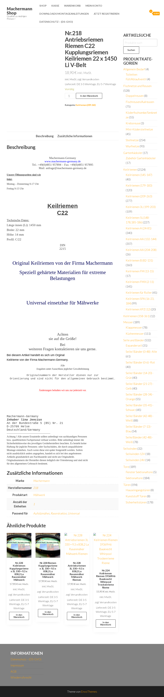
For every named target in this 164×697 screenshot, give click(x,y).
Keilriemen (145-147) (139, 175)
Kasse (55, 5)
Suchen (131, 50)
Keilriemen (130, 169)
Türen (127, 484)
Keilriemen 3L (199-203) (141, 207)
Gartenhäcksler (132, 153)
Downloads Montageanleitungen (64, 13)
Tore (126, 466)
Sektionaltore (134, 478)
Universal (73, 513)
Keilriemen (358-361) (136, 316)
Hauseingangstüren (138, 490)
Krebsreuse (133, 123)
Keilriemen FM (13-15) (140, 271)
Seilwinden (130, 448)
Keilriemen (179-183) (139, 185)
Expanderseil (134, 345)
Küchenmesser (135, 333)
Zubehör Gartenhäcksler (141, 158)
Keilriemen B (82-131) (139, 260)
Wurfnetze (132, 146)
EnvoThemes (89, 691)
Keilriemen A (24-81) (138, 228)
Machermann (41, 480)
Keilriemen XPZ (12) (138, 309)
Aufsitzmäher (41, 513)
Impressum (17, 665)
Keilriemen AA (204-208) (141, 250)
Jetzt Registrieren (106, 13)
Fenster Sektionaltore (139, 472)
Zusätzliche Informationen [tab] (74, 136)
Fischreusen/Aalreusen (140, 102)
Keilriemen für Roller (139, 292)
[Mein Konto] (144, 13)
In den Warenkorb (89, 95)
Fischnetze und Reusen (137, 86)
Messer (128, 322)
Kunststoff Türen (136, 496)
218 (35, 488)
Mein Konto (94, 5)
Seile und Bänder (133, 340)
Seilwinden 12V (135, 454)
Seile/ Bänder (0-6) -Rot (140, 362)
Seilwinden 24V (135, 460)
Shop (43, 5)
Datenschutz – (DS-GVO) (56, 21)
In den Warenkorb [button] (19, 615)
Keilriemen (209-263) (86, 105)
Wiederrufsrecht (21, 677)
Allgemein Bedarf (134, 69)
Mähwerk (39, 495)
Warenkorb (72, 5)
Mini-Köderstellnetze (139, 129)
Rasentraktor (59, 513)
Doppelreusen (135, 95)
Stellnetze (132, 140)
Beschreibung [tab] (45, 136)
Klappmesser (134, 327)
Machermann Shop (19, 10)
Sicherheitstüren (136, 502)
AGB (13, 671)
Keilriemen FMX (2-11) (140, 282)
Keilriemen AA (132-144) (141, 239)
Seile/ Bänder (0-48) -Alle (141, 351)
